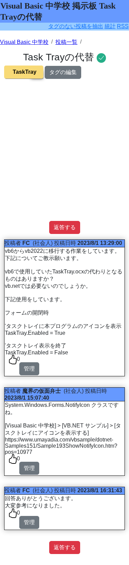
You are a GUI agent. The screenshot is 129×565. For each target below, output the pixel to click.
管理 (29, 369)
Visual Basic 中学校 (24, 42)
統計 (110, 26)
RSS (123, 26)
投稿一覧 (66, 42)
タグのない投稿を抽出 (75, 26)
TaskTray (24, 72)
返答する (65, 227)
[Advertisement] (64, 156)
